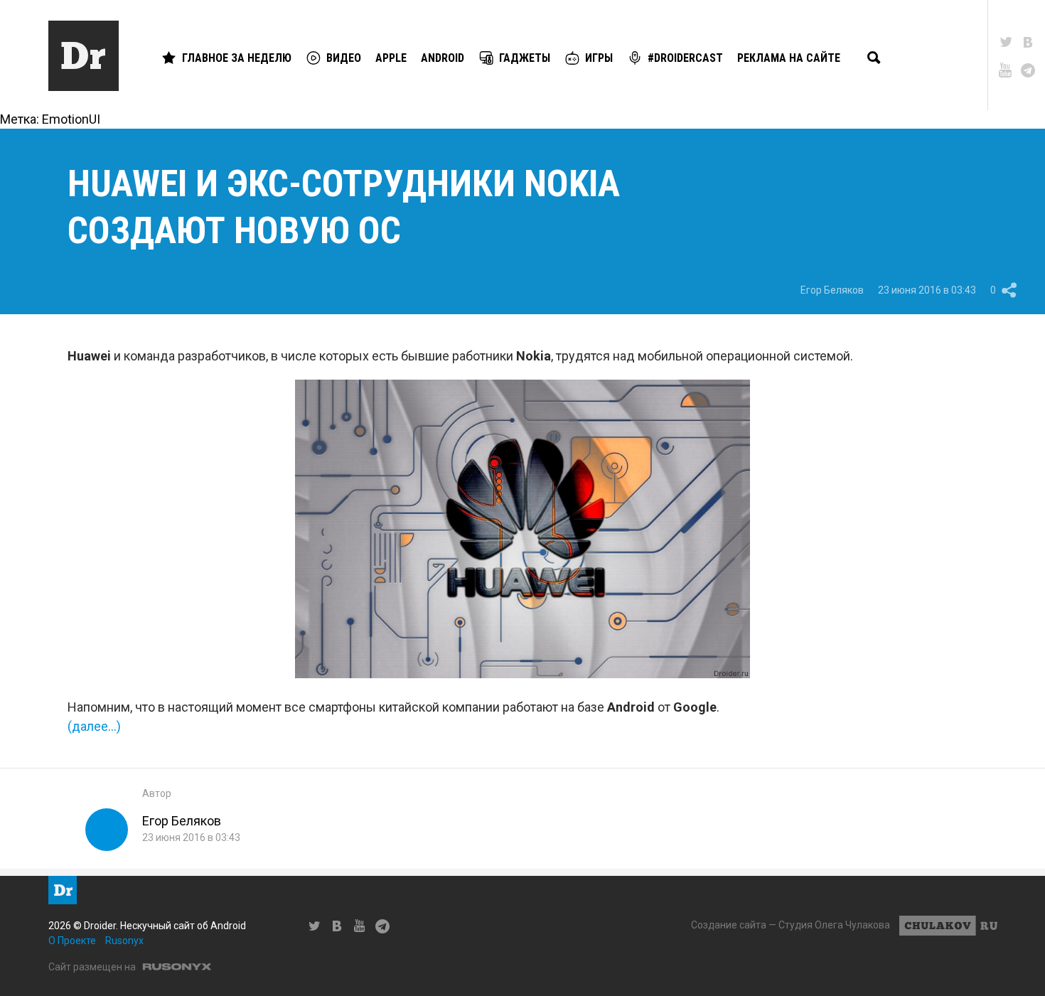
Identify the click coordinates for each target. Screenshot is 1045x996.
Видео (343, 58)
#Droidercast (685, 58)
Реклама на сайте (788, 58)
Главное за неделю (236, 58)
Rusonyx (124, 940)
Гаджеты (524, 58)
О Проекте (72, 940)
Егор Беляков (832, 290)
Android (442, 58)
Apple (391, 58)
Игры (599, 58)
